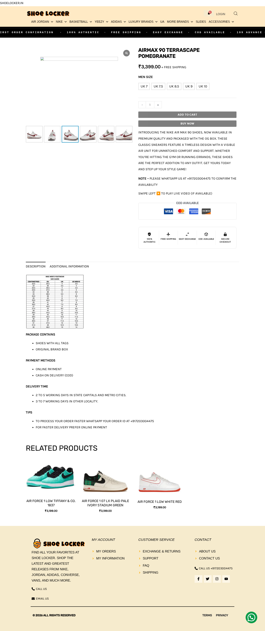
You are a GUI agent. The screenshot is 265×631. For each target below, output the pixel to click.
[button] (42, 21)
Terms (207, 615)
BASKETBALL (78, 21)
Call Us (41, 589)
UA (162, 21)
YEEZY (99, 21)
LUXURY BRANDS (141, 21)
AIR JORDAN (40, 21)
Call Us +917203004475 (216, 568)
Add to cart (187, 114)
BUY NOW (187, 123)
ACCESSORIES (219, 21)
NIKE (59, 21)
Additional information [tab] (69, 266)
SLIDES (201, 21)
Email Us (42, 598)
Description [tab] (36, 266)
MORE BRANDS (178, 21)
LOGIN (220, 14)
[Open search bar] (236, 14)
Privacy (222, 615)
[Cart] (209, 13)
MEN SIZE (145, 77)
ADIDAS (116, 21)
